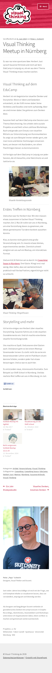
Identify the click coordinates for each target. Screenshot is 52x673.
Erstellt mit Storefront (36, 657)
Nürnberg (25, 474)
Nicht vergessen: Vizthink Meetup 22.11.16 (10, 448)
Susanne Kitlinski (37, 474)
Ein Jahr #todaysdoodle (10, 488)
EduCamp (43, 471)
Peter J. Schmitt (37, 39)
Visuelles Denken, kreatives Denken (39, 488)
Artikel (15, 468)
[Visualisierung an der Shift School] (34, 414)
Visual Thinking (38, 468)
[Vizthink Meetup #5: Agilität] (12, 414)
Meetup (17, 474)
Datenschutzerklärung (13, 657)
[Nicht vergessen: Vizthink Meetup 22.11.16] (12, 438)
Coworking (19, 471)
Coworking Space (31, 471)
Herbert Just (8, 474)
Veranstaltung (25, 468)
